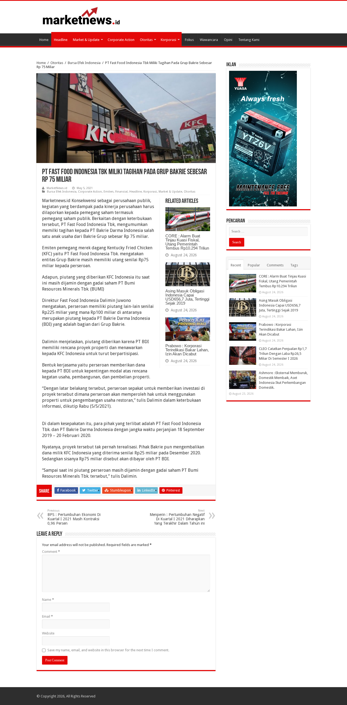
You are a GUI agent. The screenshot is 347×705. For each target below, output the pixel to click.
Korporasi (168, 40)
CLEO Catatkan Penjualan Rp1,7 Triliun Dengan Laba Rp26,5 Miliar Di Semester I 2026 (283, 354)
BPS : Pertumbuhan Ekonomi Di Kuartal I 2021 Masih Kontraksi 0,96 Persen (74, 517)
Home (44, 40)
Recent (236, 265)
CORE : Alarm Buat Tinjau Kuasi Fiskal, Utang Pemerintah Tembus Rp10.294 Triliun (187, 242)
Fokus (189, 40)
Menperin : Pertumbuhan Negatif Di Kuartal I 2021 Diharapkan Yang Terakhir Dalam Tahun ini (177, 517)
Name (48, 600)
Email (47, 616)
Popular (254, 265)
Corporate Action (121, 40)
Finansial (121, 191)
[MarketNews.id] (81, 15)
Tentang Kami (248, 40)
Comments (275, 265)
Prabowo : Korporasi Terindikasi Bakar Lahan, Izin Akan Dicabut (187, 349)
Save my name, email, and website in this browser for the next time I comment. (108, 650)
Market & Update (86, 40)
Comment (51, 552)
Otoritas (146, 40)
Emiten (109, 191)
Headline (61, 40)
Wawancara (209, 40)
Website (48, 633)
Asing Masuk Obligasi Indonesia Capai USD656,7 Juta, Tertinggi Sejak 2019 (187, 297)
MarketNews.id (57, 188)
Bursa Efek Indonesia (84, 63)
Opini (228, 40)
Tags (294, 265)
